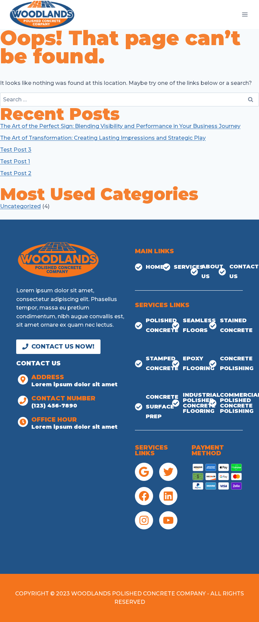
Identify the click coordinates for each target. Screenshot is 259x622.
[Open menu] (244, 14)
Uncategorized (20, 206)
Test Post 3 (15, 149)
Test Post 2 (15, 173)
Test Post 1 (15, 161)
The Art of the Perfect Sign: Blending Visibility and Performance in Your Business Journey (120, 126)
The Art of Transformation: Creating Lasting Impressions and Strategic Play (103, 138)
